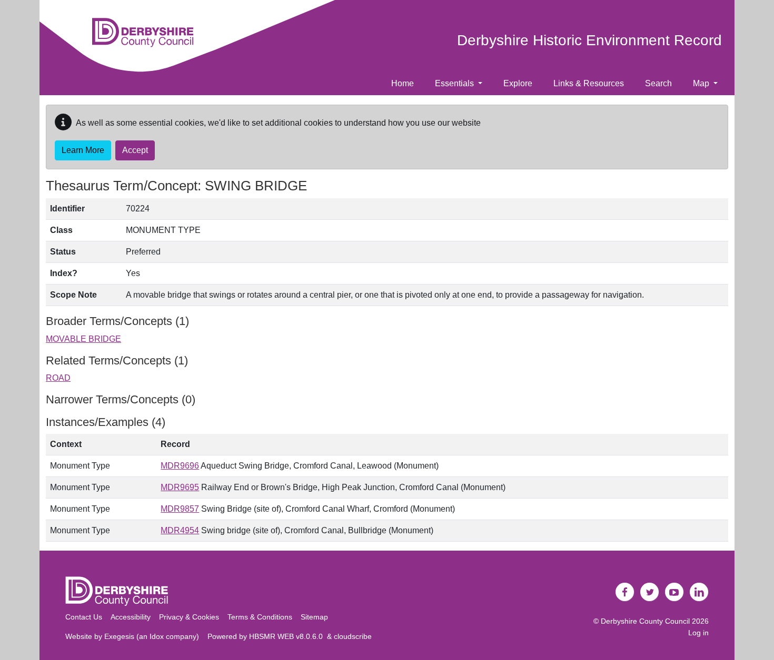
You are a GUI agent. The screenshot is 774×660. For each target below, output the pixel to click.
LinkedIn (699, 592)
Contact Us (83, 617)
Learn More (83, 150)
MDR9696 (180, 465)
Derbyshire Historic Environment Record (589, 40)
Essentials (455, 83)
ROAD (58, 377)
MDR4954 (180, 530)
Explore (517, 83)
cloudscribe (353, 636)
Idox (157, 636)
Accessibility (131, 617)
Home (402, 83)
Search (658, 83)
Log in (698, 632)
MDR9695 (180, 487)
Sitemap (314, 617)
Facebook (625, 592)
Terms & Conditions (259, 617)
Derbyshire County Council (645, 621)
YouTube (674, 592)
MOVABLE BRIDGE (83, 338)
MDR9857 (180, 508)
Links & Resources (588, 83)
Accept (135, 150)
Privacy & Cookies (189, 617)
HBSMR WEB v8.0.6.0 (288, 636)
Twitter (649, 592)
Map (702, 83)
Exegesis (119, 636)
